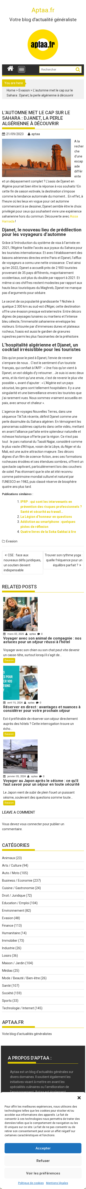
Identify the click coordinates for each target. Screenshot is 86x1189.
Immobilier (9, 940)
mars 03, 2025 (16, 633)
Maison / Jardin (13, 963)
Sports (7, 1000)
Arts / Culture (12, 865)
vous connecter (31, 824)
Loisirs (6, 955)
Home (11, 90)
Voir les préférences (43, 1173)
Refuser (43, 1161)
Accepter (43, 1148)
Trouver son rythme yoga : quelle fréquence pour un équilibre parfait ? (63, 560)
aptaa (35, 134)
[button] (79, 1097)
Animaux (8, 858)
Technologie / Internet (18, 1008)
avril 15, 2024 (15, 702)
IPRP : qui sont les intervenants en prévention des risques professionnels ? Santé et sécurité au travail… (51, 507)
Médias (7, 970)
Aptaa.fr (43, 10)
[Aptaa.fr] (10, 67)
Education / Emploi (15, 903)
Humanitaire (11, 933)
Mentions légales (57, 1183)
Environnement (13, 910)
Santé (6, 985)
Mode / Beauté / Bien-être (21, 978)
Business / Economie (17, 880)
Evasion (24, 90)
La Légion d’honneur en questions (46, 517)
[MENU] (21, 69)
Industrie (8, 948)
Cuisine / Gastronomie (18, 888)
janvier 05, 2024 (16, 776)
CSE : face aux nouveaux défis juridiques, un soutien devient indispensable (22, 562)
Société (7, 993)
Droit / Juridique (13, 895)
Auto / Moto (10, 873)
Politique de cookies (31, 1183)
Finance (7, 925)
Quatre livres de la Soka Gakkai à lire (48, 532)
